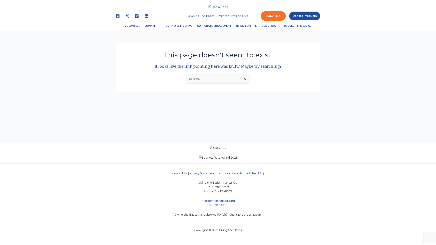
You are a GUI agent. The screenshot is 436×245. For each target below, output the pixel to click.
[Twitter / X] (127, 16)
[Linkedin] (146, 16)
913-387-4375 (218, 205)
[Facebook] (118, 16)
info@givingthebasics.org (218, 200)
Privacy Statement (202, 173)
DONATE (272, 16)
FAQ (261, 173)
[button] (304, 16)
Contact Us (179, 173)
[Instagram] (137, 16)
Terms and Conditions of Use (236, 173)
